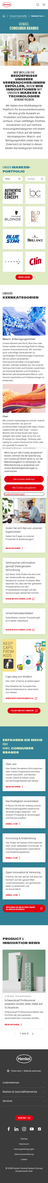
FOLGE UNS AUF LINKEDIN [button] (22, 711)
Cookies (24, 1159)
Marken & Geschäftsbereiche (20, 1091)
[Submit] (42, 179)
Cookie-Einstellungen (14, 494)
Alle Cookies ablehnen (24, 479)
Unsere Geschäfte (18, 16)
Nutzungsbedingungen (24, 1149)
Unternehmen (11, 1082)
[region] (24, 473)
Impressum (24, 1144)
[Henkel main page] (7, 4)
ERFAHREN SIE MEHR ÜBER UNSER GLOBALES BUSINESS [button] (20, 908)
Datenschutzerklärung (24, 1154)
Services (7, 1101)
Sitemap (24, 1138)
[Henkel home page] (4, 16)
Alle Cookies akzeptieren (24, 487)
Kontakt (22, 1118)
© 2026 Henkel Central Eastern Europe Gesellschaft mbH (24, 1169)
